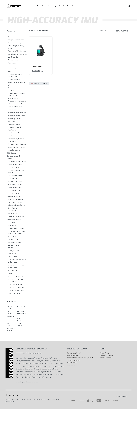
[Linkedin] (10, 395)
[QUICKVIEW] (42, 70)
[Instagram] (14, 395)
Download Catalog (40, 83)
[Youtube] (17, 395)
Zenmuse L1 (37, 66)
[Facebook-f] (6, 395)
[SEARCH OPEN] (129, 6)
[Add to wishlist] (45, 70)
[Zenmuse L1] (40, 51)
